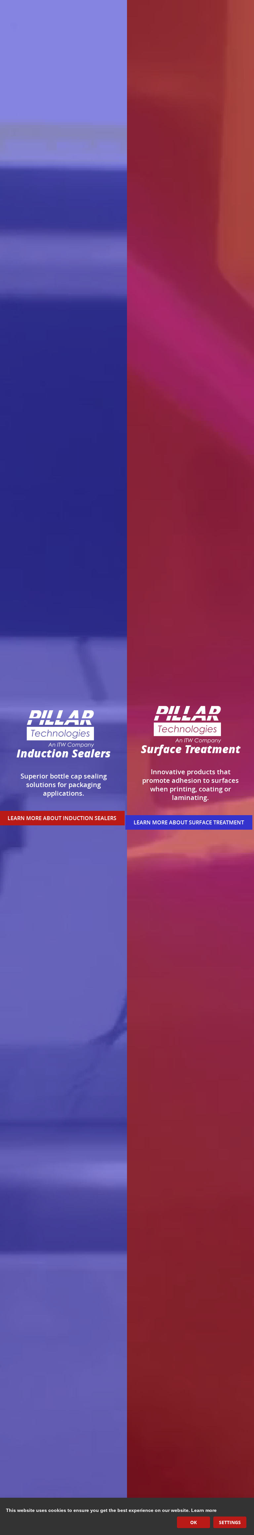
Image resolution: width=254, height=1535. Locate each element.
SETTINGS (230, 1522)
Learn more (204, 1510)
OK (193, 1522)
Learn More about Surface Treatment (189, 822)
